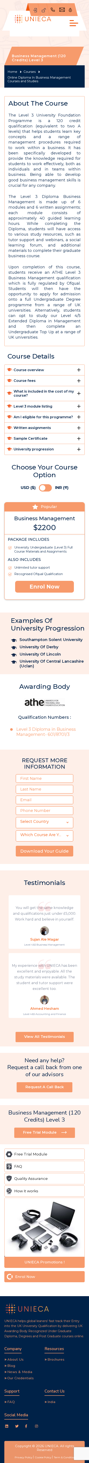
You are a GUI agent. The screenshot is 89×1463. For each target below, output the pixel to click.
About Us (15, 1359)
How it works (26, 1191)
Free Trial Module (30, 1154)
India (52, 1402)
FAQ (18, 1166)
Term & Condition (65, 1457)
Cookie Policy (43, 1457)
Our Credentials (20, 1378)
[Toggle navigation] (73, 23)
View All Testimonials (44, 1036)
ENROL (35, 9)
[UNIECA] (32, 19)
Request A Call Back (44, 1087)
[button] (44, 822)
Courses (30, 72)
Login (44, 9)
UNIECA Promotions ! (44, 1262)
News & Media (19, 1372)
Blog (11, 1365)
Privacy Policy (23, 1457)
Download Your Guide (44, 851)
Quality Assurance (31, 1178)
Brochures (56, 1359)
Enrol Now (44, 586)
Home (12, 72)
